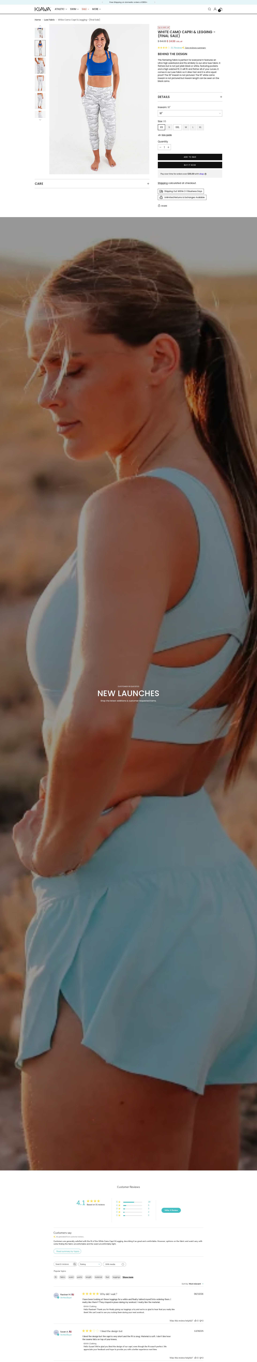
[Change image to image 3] (40, 30)
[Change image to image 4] (40, 48)
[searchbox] (63, 1264)
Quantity (163, 141)
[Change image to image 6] (40, 83)
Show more (128, 1277)
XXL (177, 127)
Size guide (167, 135)
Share (164, 206)
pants (79, 1277)
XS (161, 127)
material (98, 1277)
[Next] (155, 2)
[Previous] (102, 2)
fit (55, 1277)
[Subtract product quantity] (160, 147)
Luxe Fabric (49, 19)
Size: (162, 121)
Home (38, 19)
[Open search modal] (209, 9)
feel (107, 1277)
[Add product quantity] (168, 147)
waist (71, 1277)
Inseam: (164, 107)
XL (200, 127)
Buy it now (190, 165)
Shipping (163, 183)
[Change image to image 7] (40, 101)
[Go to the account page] (215, 9)
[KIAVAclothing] (43, 9)
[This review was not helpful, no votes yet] (200, 1320)
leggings (116, 1277)
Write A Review (171, 1210)
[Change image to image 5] (40, 66)
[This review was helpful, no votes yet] (195, 1320)
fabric (62, 1277)
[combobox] (90, 1264)
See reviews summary (195, 47)
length (88, 1277)
